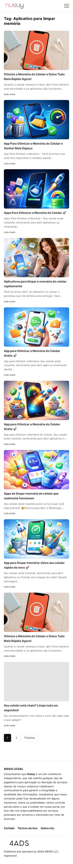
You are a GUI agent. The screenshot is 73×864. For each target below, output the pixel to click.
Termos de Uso (28, 828)
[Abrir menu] (66, 6)
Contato (9, 828)
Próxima (30, 737)
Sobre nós (47, 828)
